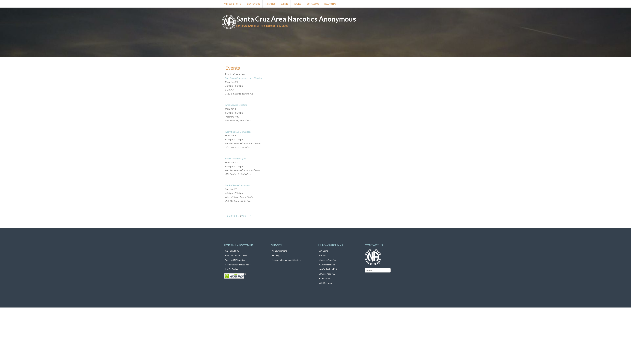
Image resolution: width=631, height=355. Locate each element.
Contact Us (313, 4)
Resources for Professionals (237, 264)
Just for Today (231, 269)
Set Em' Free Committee (237, 185)
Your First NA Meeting (235, 260)
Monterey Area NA (327, 260)
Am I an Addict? (232, 251)
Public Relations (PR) (235, 158)
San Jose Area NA (327, 274)
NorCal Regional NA (328, 269)
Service (297, 4)
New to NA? (330, 4)
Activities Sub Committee (238, 131)
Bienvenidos (253, 4)
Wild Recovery (325, 283)
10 (244, 215)
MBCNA (322, 255)
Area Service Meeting (236, 104)
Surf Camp (323, 251)
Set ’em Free (324, 278)
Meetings (270, 4)
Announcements (279, 251)
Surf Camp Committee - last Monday (243, 78)
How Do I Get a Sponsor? (236, 255)
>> (249, 215)
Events (284, 4)
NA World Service (327, 264)
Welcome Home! (233, 4)
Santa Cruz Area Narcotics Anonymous (296, 19)
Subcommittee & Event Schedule (286, 260)
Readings (276, 255)
